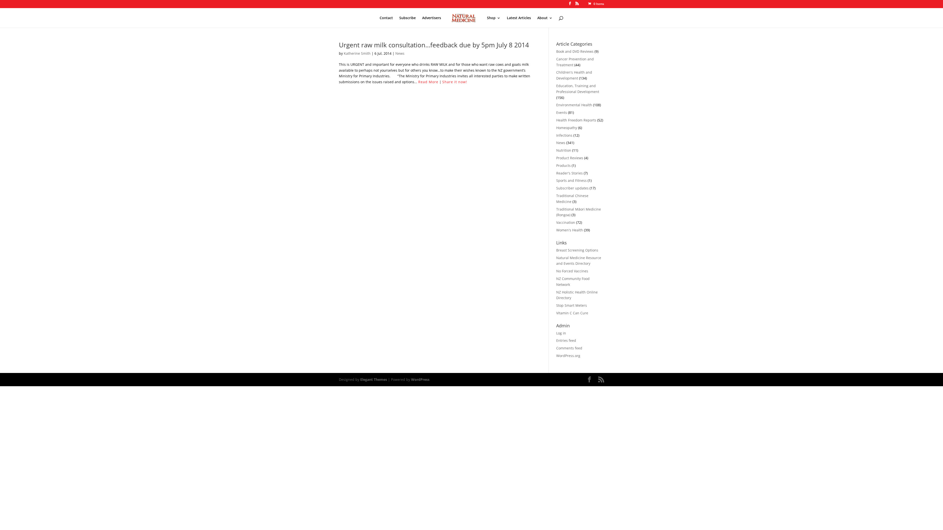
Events (561, 112)
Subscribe (407, 18)
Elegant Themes (373, 379)
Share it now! (454, 82)
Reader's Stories (569, 173)
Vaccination (565, 222)
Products (563, 165)
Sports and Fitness (571, 180)
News (399, 53)
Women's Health (569, 230)
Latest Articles (519, 18)
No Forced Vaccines (572, 271)
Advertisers (431, 18)
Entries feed (566, 340)
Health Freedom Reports (576, 120)
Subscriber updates (572, 188)
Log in (561, 333)
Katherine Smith (357, 53)
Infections (564, 135)
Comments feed (569, 348)
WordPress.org (568, 355)
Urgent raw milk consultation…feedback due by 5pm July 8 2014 (434, 44)
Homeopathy (566, 127)
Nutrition (563, 150)
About (542, 18)
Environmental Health (574, 105)
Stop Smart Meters (571, 305)
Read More (428, 82)
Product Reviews (569, 158)
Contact (386, 18)
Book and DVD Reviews (575, 51)
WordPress (420, 379)
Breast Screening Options (577, 250)
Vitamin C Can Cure (572, 313)
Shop (491, 18)
